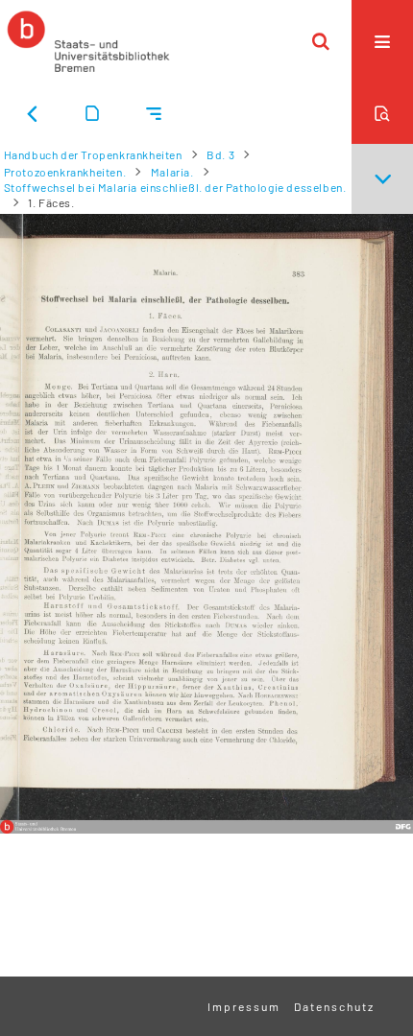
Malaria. (172, 171)
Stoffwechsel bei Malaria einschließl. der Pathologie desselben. (175, 187)
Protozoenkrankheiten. (65, 171)
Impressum (243, 1006)
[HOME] (88, 41)
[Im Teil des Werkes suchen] (382, 113)
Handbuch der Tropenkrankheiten (93, 154)
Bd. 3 (220, 154)
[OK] (321, 41)
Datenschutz (334, 1006)
